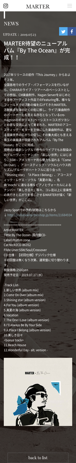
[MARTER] (38, 6)
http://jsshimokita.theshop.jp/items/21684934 (39, 215)
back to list (38, 457)
